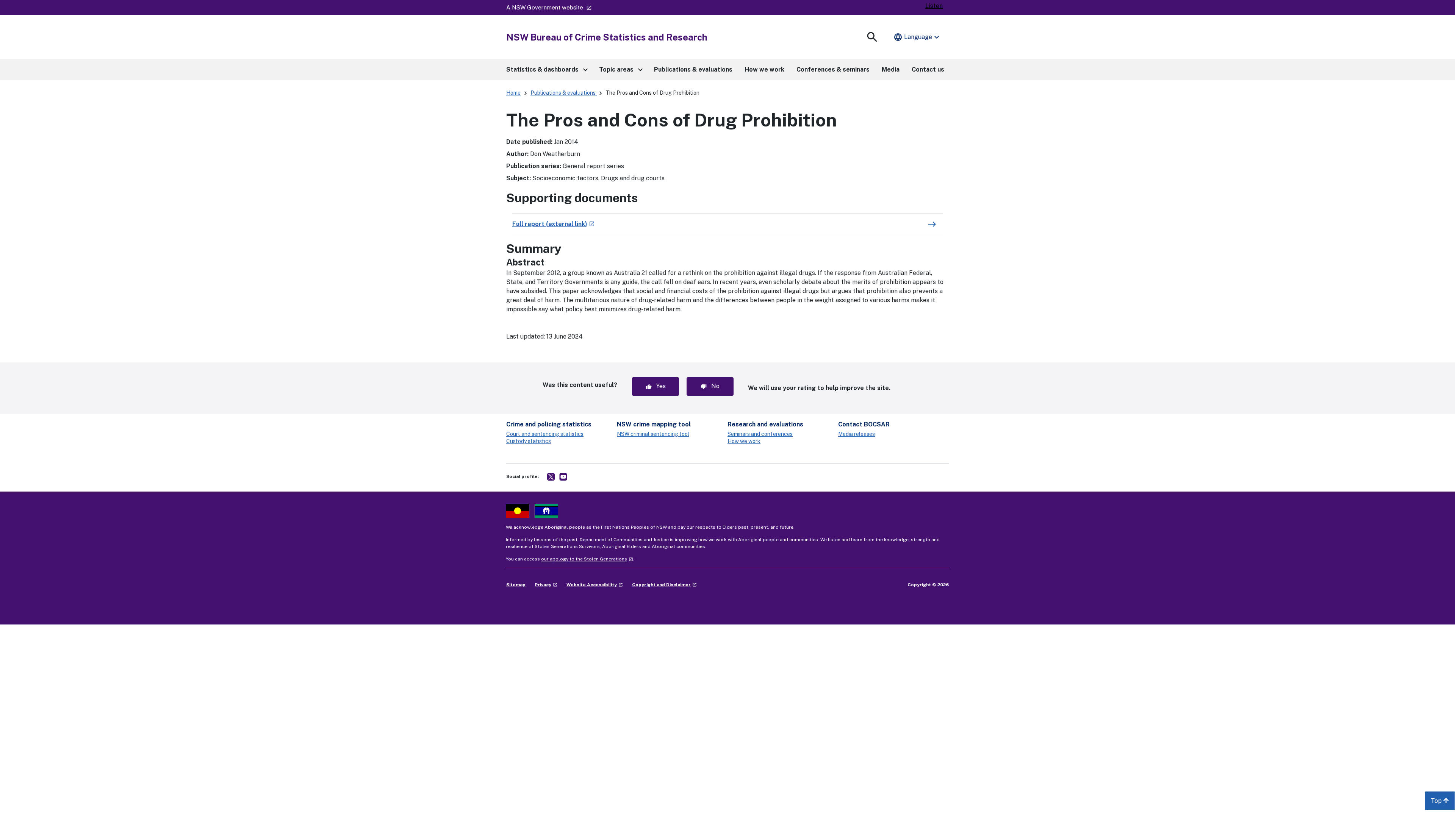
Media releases (856, 434)
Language (917, 37)
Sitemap (516, 584)
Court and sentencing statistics (545, 434)
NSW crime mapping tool (654, 424)
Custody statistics (528, 441)
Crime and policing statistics (548, 424)
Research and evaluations (765, 424)
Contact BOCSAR (864, 424)
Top (1443, 803)
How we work (744, 441)
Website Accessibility (594, 584)
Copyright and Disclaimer (664, 584)
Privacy (546, 584)
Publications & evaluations (563, 93)
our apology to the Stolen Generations (587, 559)
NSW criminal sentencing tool (653, 434)
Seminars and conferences (760, 434)
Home (513, 93)
